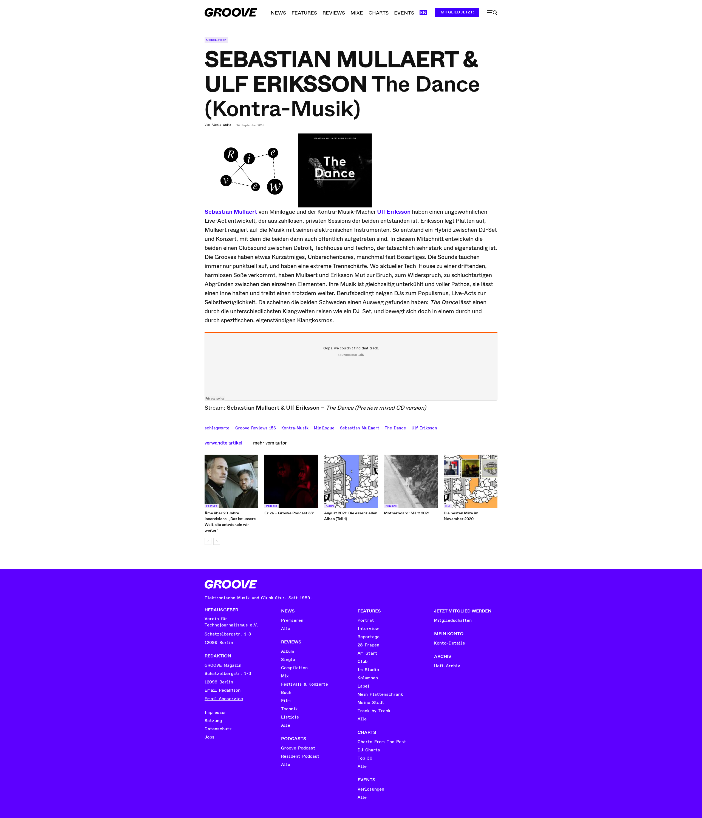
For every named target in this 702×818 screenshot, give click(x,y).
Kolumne (391, 506)
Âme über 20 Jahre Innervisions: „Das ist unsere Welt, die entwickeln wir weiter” (230, 521)
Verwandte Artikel (223, 443)
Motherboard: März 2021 (406, 513)
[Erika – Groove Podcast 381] (291, 481)
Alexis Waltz (221, 125)
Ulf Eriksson (394, 212)
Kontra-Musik (294, 427)
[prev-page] (208, 541)
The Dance (395, 427)
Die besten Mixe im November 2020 (461, 515)
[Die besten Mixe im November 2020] (470, 481)
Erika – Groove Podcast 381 (289, 513)
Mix (447, 506)
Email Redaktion (222, 690)
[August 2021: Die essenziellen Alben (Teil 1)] (351, 481)
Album (330, 506)
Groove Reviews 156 (255, 427)
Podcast (271, 506)
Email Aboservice (224, 699)
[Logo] (231, 12)
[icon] (492, 13)
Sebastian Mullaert (231, 212)
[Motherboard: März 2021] (411, 481)
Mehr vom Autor (270, 443)
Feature (211, 506)
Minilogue (324, 427)
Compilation (216, 40)
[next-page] (216, 541)
